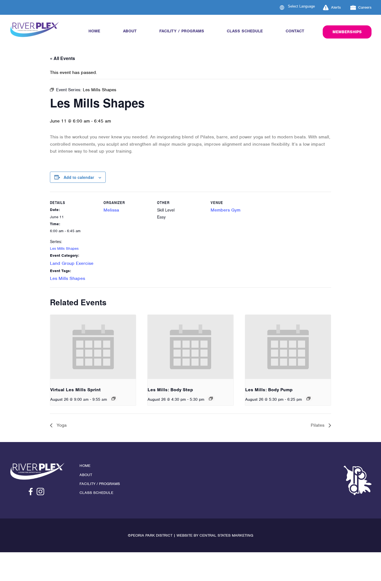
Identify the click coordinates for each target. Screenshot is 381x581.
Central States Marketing (226, 535)
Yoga (61, 425)
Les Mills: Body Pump (269, 390)
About (130, 30)
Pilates (318, 425)
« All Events (62, 58)
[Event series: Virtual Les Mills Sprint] (113, 398)
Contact (295, 30)
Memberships (347, 31)
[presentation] (93, 347)
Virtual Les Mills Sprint (75, 390)
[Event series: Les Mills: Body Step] (211, 398)
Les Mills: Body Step (170, 390)
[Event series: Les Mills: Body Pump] (308, 398)
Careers (365, 7)
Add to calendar (79, 177)
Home (94, 30)
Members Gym (225, 210)
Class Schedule (245, 30)
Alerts (336, 7)
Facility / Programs (181, 30)
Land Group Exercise (71, 263)
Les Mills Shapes (64, 248)
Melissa (111, 210)
